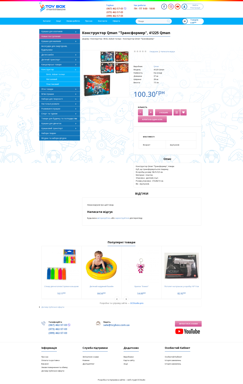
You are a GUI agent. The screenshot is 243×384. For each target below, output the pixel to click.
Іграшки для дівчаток (51, 123)
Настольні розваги (50, 103)
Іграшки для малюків (51, 41)
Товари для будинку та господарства (59, 118)
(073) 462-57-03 (114, 12)
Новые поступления (50, 36)
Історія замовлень (173, 360)
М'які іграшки (47, 94)
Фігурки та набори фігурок (54, 138)
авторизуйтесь (104, 218)
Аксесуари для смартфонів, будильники (54, 48)
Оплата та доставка (50, 360)
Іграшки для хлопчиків (51, 31)
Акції (126, 364)
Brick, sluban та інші (112, 38)
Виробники (129, 357)
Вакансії (45, 364)
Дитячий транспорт (50, 59)
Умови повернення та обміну (54, 367)
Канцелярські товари (51, 64)
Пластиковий (52, 84)
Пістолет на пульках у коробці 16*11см (181, 286)
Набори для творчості (52, 99)
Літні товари (47, 89)
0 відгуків (154, 51)
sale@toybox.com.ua (116, 325)
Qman (156, 66)
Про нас (44, 357)
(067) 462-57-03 (114, 8)
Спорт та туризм (49, 113)
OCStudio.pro (136, 303)
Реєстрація (195, 7)
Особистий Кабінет (173, 357)
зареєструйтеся (122, 218)
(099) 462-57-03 (114, 15)
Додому (85, 38)
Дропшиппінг (88, 364)
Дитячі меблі (47, 54)
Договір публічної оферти (52, 307)
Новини (86, 360)
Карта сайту (129, 360)
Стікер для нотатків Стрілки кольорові (61, 286)
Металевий (51, 79)
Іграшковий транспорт (52, 128)
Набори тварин (48, 133)
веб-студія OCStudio (136, 380)
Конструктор (96, 38)
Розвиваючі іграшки (50, 108)
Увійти (195, 5)
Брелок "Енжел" (142, 286)
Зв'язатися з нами (188, 323)
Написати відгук (168, 51)
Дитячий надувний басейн (101, 286)
